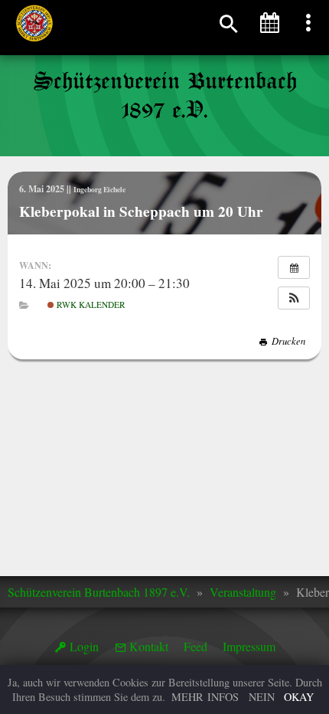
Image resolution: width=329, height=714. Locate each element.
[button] (294, 298)
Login (84, 646)
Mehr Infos (205, 696)
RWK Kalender (89, 304)
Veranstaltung (243, 592)
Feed (195, 646)
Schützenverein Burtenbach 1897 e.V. (99, 592)
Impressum (249, 646)
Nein (262, 696)
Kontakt (148, 646)
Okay (299, 696)
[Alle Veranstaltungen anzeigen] (294, 267)
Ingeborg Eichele (99, 189)
